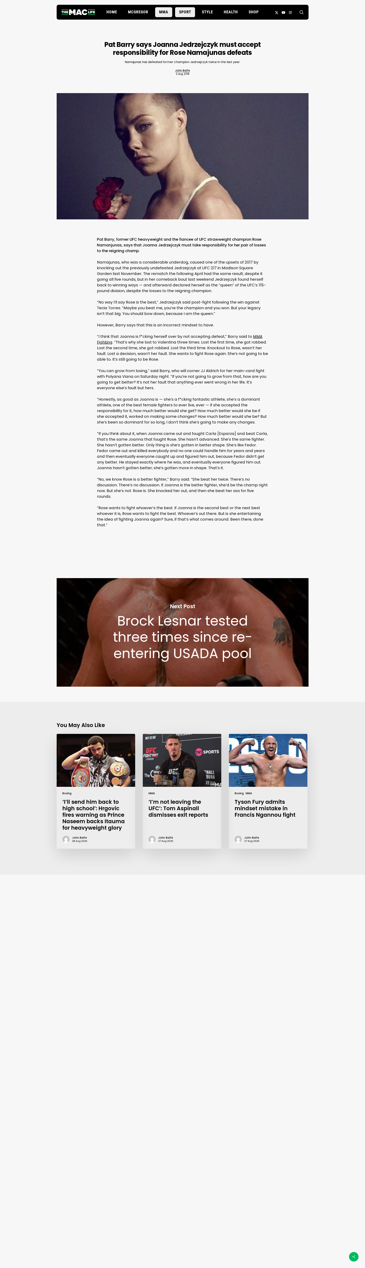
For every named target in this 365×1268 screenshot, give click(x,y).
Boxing (66, 793)
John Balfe (182, 70)
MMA (151, 793)
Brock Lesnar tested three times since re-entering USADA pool (183, 632)
